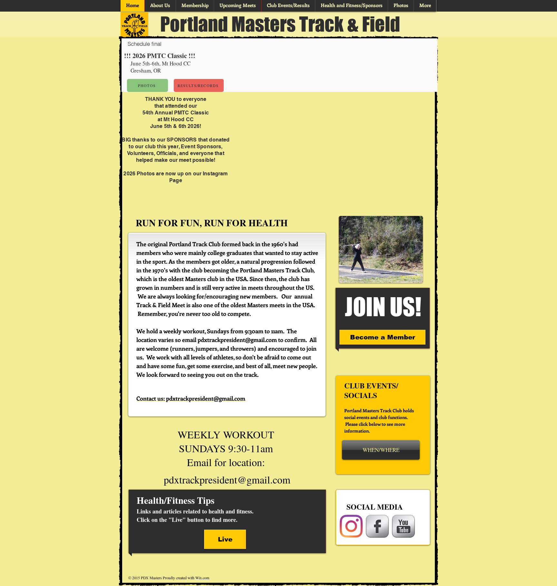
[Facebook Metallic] (377, 526)
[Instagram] (351, 526)
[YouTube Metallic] (403, 526)
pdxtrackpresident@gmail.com (237, 340)
